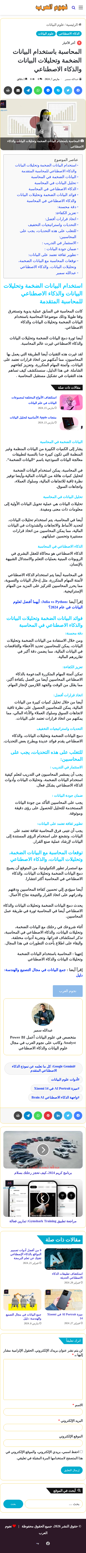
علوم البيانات (55, 24)
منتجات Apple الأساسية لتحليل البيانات (33, 417)
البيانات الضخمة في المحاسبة (53, 177)
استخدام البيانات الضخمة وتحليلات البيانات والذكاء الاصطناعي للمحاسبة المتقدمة (45, 168)
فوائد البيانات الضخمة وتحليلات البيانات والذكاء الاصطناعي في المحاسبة (46, 198)
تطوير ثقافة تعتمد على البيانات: (52, 255)
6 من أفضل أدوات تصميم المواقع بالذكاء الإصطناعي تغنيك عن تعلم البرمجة (25, 1254)
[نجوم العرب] (51, 7)
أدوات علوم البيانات (64, 1079)
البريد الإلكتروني (70, 1420)
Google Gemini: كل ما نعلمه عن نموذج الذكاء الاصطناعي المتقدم (43, 1068)
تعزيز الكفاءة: (65, 213)
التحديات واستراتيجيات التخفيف (52, 225)
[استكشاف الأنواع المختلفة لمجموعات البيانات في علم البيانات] (71, 402)
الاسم (77, 1405)
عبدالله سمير (71, 79)
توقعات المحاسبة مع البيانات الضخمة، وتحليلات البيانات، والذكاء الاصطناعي (47, 264)
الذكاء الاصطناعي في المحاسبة (52, 189)
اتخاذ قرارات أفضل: (60, 219)
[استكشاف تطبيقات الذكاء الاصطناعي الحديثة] (64, 1259)
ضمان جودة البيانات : (60, 249)
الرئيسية (72, 24)
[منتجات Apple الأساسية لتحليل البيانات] (71, 422)
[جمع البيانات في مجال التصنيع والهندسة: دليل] (22, 1300)
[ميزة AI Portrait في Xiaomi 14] (64, 1299)
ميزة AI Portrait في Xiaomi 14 (56, 1088)
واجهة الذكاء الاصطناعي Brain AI (55, 1097)
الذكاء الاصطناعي (69, 33)
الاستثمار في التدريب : (59, 243)
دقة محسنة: (66, 207)
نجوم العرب (67, 991)
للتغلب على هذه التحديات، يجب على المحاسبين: (48, 234)
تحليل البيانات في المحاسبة (55, 183)
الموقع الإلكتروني (71, 1436)
